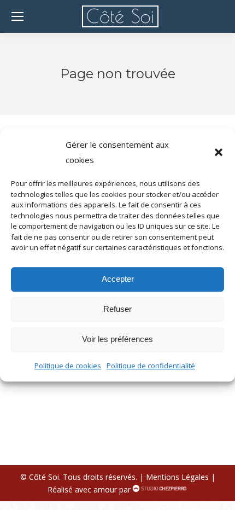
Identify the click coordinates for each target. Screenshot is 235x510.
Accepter (118, 278)
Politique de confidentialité (151, 365)
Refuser (117, 309)
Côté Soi (44, 477)
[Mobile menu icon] (17, 16)
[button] (218, 152)
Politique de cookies (67, 365)
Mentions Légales (177, 477)
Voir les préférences (117, 339)
